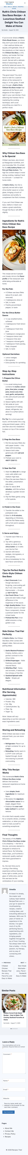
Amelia (5, 30)
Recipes (20, 6)
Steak (14, 8)
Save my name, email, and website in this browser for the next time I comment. (14, 1105)
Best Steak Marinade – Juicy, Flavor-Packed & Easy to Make (21, 969)
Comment (7, 1054)
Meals (15, 6)
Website (6, 1098)
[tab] (12, 1028)
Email (5, 1090)
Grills (10, 6)
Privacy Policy (10, 1134)
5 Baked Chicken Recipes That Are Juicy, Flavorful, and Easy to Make (7, 970)
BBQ (5, 6)
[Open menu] (24, 3)
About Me (8, 1128)
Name (6, 1081)
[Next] (24, 1010)
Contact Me (9, 1131)
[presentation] (14, 1002)
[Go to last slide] (4, 1010)
